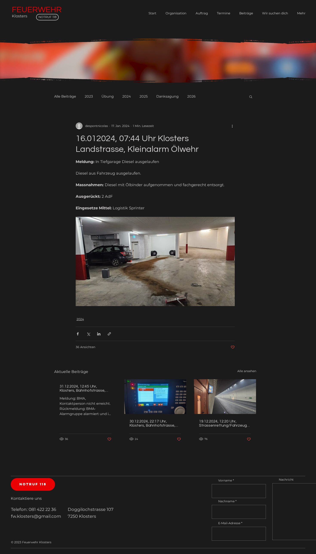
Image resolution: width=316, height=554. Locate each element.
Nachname (226, 501)
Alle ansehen (246, 371)
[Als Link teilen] (109, 334)
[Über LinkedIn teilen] (99, 334)
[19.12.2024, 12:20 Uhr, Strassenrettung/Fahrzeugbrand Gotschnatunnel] (225, 396)
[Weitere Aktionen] (232, 125)
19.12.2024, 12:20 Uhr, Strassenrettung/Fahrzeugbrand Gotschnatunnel (224, 423)
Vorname (225, 480)
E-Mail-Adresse (229, 523)
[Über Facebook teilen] (78, 334)
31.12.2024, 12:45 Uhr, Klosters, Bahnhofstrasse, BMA (82, 388)
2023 (89, 96)
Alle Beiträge (65, 96)
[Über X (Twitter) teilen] (88, 334)
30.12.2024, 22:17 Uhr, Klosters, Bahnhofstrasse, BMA (152, 423)
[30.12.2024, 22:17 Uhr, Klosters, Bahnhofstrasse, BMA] (155, 396)
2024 (126, 96)
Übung (107, 96)
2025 (144, 96)
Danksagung (167, 96)
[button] (251, 96)
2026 (191, 96)
